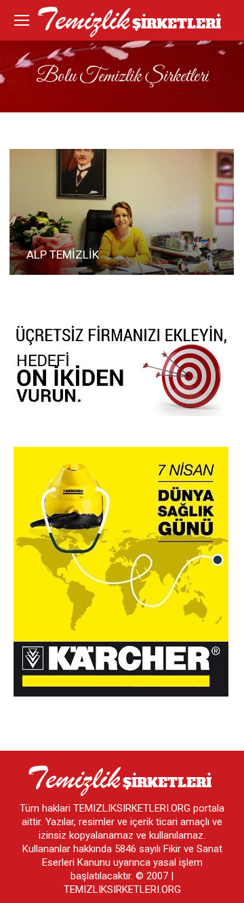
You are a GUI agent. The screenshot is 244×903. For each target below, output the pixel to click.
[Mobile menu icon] (22, 20)
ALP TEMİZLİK (62, 254)
